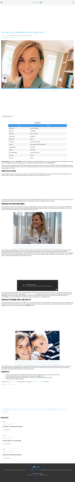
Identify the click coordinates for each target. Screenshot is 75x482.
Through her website (31, 294)
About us (32, 468)
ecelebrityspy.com (35, 475)
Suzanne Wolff (6, 409)
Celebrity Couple (42, 409)
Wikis (6, 35)
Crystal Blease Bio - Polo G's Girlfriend (12, 441)
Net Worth (40, 381)
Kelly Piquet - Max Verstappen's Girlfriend (12, 426)
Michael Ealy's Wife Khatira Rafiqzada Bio (12, 455)
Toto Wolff (15, 409)
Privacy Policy (36, 470)
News (33, 381)
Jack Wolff (22, 409)
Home (2, 35)
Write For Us (38, 468)
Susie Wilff (5, 412)
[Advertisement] (37, 17)
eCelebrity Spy (13, 381)
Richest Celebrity (31, 409)
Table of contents (7, 116)
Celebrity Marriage (53, 409)
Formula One (63, 409)
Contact (43, 468)
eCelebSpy (7, 429)
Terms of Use (28, 470)
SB (3, 37)
